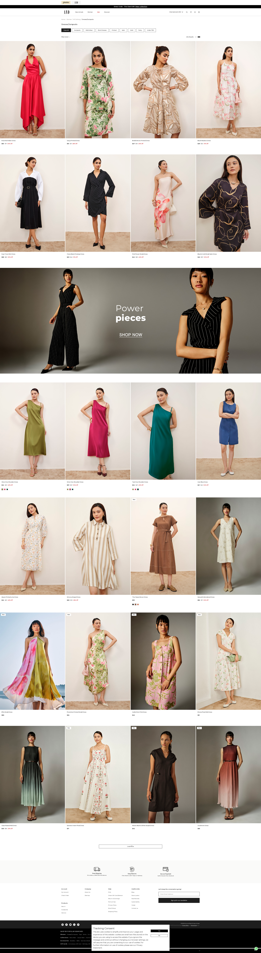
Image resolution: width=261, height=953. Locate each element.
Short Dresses (102, 30)
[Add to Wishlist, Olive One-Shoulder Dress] (63, 384)
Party (140, 30)
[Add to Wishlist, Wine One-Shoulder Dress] (128, 384)
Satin (123, 30)
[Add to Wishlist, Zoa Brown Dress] (259, 727)
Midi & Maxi (89, 30)
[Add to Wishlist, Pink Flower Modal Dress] (194, 156)
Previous (2, 89)
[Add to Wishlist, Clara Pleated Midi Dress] (63, 727)
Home (63, 19)
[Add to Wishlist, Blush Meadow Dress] (259, 42)
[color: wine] (5, 489)
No (159, 935)
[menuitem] (79, 12)
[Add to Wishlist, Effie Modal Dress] (63, 614)
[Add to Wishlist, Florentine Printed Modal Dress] (128, 614)
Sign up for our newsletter (179, 900)
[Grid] (198, 37)
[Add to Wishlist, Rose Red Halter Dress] (63, 42)
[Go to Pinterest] (78, 924)
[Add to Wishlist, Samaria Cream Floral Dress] (128, 727)
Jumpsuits (77, 30)
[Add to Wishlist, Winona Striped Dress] (128, 499)
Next (63, 89)
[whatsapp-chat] (256, 948)
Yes (159, 931)
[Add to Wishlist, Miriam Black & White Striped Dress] (194, 727)
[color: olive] (2, 489)
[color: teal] (7, 489)
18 (44, 135)
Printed (114, 30)
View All (66, 30)
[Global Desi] (66, 2)
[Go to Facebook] (66, 924)
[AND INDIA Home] (66, 12)
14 (35, 135)
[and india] (76, 2)
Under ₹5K (150, 30)
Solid (131, 30)
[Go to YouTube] (70, 924)
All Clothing (77, 19)
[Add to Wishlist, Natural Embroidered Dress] (259, 499)
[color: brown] (135, 604)
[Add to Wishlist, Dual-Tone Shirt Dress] (63, 156)
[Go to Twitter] (74, 924)
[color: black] (133, 604)
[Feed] (196, 37)
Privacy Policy (185, 925)
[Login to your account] (195, 12)
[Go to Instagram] (62, 924)
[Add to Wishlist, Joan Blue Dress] (259, 384)
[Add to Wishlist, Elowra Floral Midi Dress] (259, 614)
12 (160, 135)
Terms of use (194, 925)
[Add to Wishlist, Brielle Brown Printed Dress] (194, 42)
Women (69, 19)
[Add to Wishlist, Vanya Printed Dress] (128, 42)
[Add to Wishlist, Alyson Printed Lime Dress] (63, 499)
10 (90, 135)
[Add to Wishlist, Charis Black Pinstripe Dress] (128, 156)
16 (170, 135)
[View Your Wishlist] (191, 12)
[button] (176, 12)
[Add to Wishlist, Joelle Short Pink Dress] (194, 614)
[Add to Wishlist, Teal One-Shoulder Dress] (194, 384)
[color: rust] (138, 604)
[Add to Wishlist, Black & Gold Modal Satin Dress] (259, 156)
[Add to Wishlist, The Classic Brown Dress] (194, 499)
